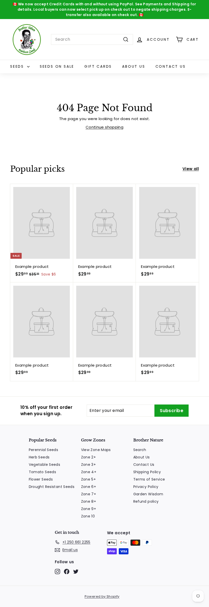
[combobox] (92, 39)
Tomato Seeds (42, 471)
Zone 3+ (88, 464)
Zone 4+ (89, 471)
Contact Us (170, 66)
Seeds (18, 66)
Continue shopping (104, 127)
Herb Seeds (39, 457)
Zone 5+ (88, 479)
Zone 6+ (88, 486)
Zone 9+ (88, 508)
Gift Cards (98, 66)
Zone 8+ (88, 501)
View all (190, 168)
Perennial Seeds (43, 449)
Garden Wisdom (148, 494)
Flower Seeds (41, 479)
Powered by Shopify (102, 596)
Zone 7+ (88, 494)
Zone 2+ (88, 457)
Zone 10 (88, 516)
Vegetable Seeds (44, 464)
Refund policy (146, 501)
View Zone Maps (96, 449)
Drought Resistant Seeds (52, 486)
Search (139, 449)
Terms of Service (149, 479)
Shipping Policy (147, 471)
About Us (133, 66)
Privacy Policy (146, 486)
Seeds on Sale (57, 66)
